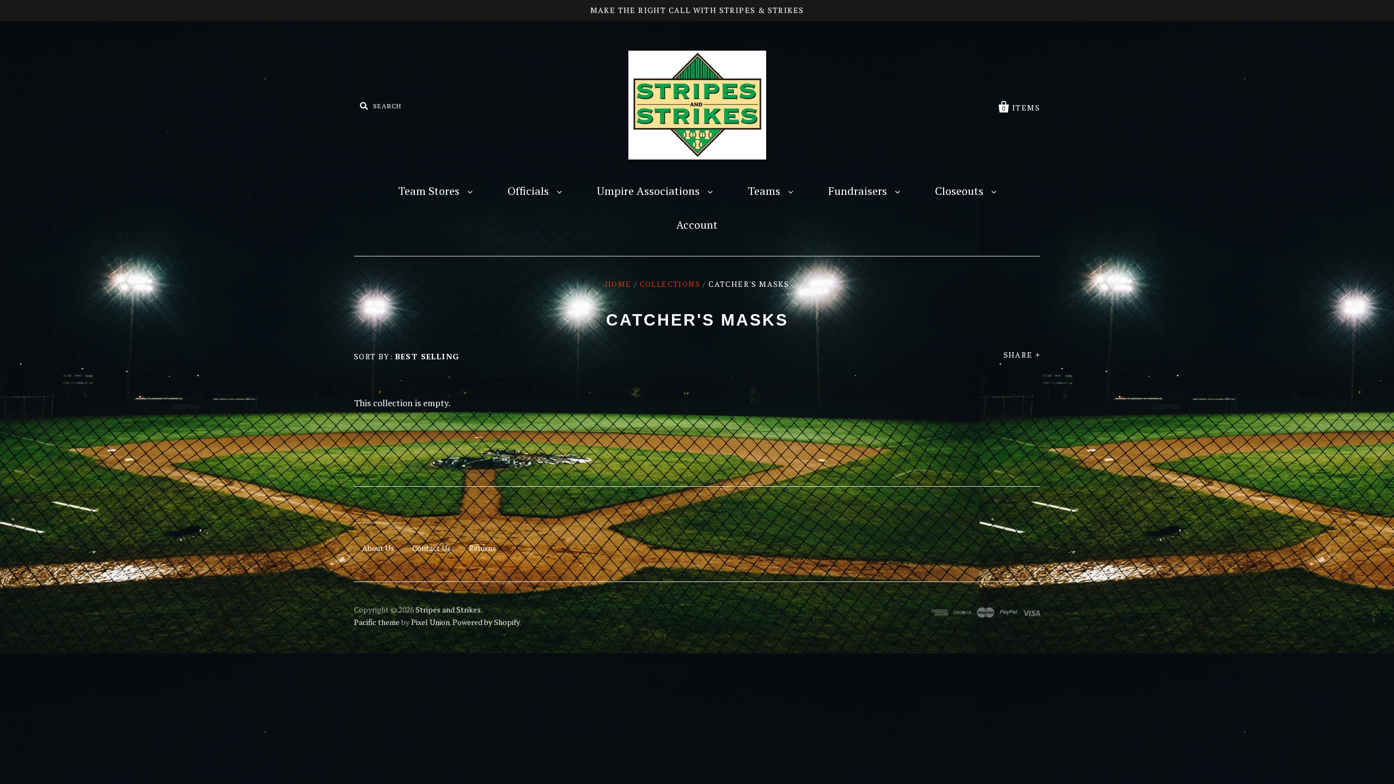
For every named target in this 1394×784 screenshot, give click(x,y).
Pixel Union (430, 622)
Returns (482, 548)
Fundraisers (859, 190)
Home (618, 284)
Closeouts (960, 190)
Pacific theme (377, 622)
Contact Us (431, 548)
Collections (670, 284)
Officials (530, 190)
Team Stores (430, 190)
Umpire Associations (649, 190)
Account (697, 224)
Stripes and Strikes (448, 609)
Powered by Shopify (486, 622)
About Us (378, 548)
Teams (765, 190)
